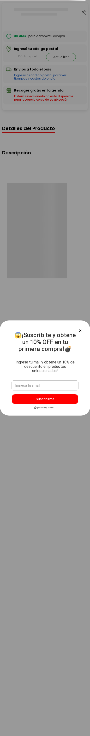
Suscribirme (45, 399)
